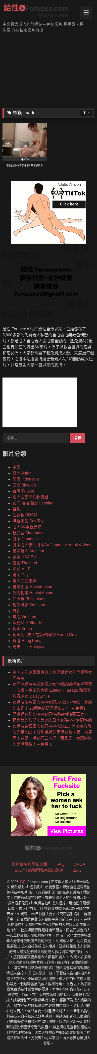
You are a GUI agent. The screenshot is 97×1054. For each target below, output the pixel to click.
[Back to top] (81, 1039)
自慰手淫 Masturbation (32, 587)
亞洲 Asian (22, 473)
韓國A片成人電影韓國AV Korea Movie (46, 635)
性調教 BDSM (24, 515)
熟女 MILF (21, 569)
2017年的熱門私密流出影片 (39, 870)
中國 (16, 467)
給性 (22, 882)
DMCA (79, 864)
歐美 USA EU (24, 557)
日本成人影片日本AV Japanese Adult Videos (51, 545)
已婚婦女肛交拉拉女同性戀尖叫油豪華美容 (50, 714)
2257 (77, 870)
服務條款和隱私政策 (30, 864)
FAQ (60, 864)
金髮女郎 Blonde (27, 623)
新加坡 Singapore (28, 533)
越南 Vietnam (24, 617)
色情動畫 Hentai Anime (32, 593)
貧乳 (16, 611)
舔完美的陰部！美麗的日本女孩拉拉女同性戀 (52, 720)
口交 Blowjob (24, 485)
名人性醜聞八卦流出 (30, 497)
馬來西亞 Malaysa (28, 647)
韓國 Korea (22, 629)
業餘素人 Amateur (28, 551)
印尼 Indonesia (25, 479)
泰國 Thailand (24, 563)
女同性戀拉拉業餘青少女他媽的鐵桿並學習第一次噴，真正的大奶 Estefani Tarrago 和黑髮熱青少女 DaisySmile (52, 690)
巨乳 (16, 509)
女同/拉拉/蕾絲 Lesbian (32, 503)
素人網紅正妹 (24, 581)
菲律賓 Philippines (28, 599)
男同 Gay (20, 575)
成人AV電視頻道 (27, 527)
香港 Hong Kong (27, 641)
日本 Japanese (25, 539)
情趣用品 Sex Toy (28, 521)
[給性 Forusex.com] (39, 11)
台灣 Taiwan (23, 491)
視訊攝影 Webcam (28, 605)
